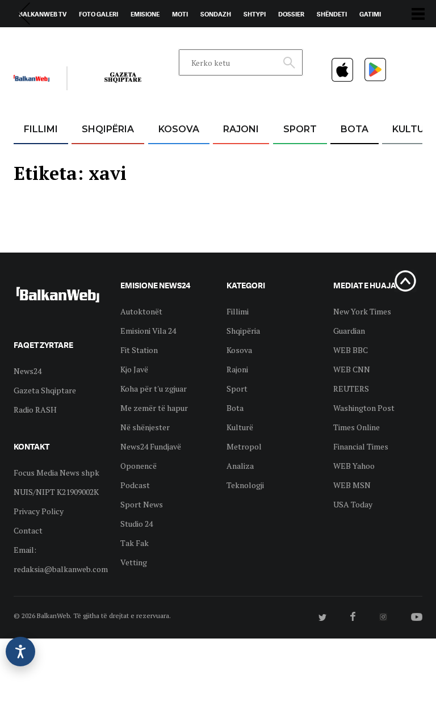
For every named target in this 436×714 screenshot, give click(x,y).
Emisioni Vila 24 (148, 330)
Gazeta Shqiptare (45, 390)
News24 (80, 40)
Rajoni (241, 129)
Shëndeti (332, 14)
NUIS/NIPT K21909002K (56, 491)
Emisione (145, 14)
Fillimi (41, 129)
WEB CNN (351, 369)
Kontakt (119, 40)
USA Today (352, 504)
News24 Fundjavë (150, 446)
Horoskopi (36, 40)
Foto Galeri (98, 14)
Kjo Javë (134, 369)
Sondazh (215, 14)
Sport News (141, 504)
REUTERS (351, 388)
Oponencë (138, 465)
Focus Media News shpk (56, 472)
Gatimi (370, 14)
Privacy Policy (39, 511)
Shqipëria (108, 129)
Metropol (244, 446)
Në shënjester (145, 427)
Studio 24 (136, 523)
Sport (300, 129)
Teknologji (245, 485)
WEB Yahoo (354, 465)
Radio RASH (35, 409)
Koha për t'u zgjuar (153, 388)
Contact (28, 530)
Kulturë (240, 427)
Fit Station (139, 350)
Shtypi (255, 14)
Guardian (349, 330)
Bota (354, 129)
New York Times (362, 311)
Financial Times (360, 446)
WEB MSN (352, 485)
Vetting (133, 562)
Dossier (291, 14)
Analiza (240, 465)
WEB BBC (350, 350)
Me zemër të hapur (154, 407)
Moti (180, 14)
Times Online (356, 427)
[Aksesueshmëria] (20, 651)
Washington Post (364, 407)
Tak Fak (134, 542)
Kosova (178, 129)
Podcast (135, 485)
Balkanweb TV (42, 14)
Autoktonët (141, 311)
